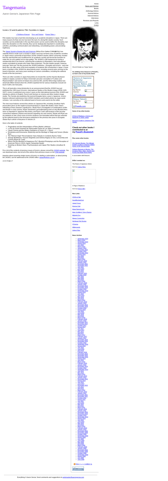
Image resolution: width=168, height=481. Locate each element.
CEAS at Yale (76, 197)
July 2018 (81, 311)
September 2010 (83, 417)
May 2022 (81, 256)
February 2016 (82, 352)
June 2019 (81, 295)
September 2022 (83, 253)
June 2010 (81, 421)
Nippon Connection (78, 218)
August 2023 (82, 243)
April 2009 (81, 443)
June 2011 (81, 402)
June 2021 (81, 268)
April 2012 (81, 388)
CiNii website (59, 152)
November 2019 (83, 287)
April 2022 (81, 257)
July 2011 (81, 401)
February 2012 (82, 391)
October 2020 (82, 275)
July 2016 (81, 347)
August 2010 (82, 418)
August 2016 (82, 346)
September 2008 (83, 455)
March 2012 (81, 390)
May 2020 (81, 278)
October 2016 (82, 343)
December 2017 (83, 322)
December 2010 (83, 412)
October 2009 (82, 434)
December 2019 (83, 286)
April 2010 (81, 425)
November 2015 (83, 355)
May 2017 (81, 331)
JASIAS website (59, 150)
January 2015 (82, 365)
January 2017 (82, 338)
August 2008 (82, 456)
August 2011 (81, 399)
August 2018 (82, 309)
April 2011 (81, 406)
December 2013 (83, 379)
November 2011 (83, 396)
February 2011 (82, 409)
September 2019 (83, 290)
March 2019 (81, 300)
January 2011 (82, 410)
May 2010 (81, 423)
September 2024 (83, 238)
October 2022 (82, 251)
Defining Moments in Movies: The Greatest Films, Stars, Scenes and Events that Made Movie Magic (83, 151)
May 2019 (81, 297)
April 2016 (81, 350)
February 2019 (82, 302)
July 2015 (81, 360)
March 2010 (81, 426)
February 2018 (82, 319)
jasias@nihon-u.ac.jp (46, 157)
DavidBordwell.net (78, 200)
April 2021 (81, 272)
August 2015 (82, 358)
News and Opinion (37, 34)
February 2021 (82, 273)
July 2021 (81, 267)
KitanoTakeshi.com (78, 209)
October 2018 (82, 308)
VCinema (75, 224)
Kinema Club (76, 206)
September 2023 (83, 242)
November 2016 (83, 341)
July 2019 (81, 294)
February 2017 (82, 336)
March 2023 (81, 246)
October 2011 (82, 398)
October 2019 (82, 289)
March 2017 (81, 335)
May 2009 (81, 442)
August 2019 (82, 292)
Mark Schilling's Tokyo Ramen (81, 212)
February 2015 (82, 363)
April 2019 (81, 298)
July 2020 (81, 276)
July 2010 (81, 420)
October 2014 (82, 368)
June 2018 (81, 313)
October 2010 (82, 415)
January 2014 (82, 377)
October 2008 (82, 453)
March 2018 (81, 317)
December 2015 (83, 354)
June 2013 (81, 384)
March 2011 (81, 407)
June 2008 (81, 459)
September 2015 (83, 357)
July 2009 (81, 439)
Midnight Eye (76, 215)
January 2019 (82, 303)
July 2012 (81, 387)
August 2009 (82, 437)
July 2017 (81, 328)
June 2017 (81, 330)
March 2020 (81, 281)
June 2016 (81, 349)
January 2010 (82, 429)
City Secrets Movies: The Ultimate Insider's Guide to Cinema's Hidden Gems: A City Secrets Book (83, 144)
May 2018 (81, 314)
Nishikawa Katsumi (23, 34)
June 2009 (81, 440)
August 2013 (82, 380)
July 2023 (81, 245)
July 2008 (81, 458)
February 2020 (82, 283)
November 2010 (83, 414)
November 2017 (83, 324)
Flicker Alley (81, 189)
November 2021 (83, 265)
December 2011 (83, 395)
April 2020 (81, 279)
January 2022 (82, 262)
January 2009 (82, 448)
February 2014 (82, 376)
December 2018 (83, 305)
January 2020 (82, 284)
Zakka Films (82, 167)
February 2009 (82, 447)
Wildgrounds (76, 227)
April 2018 (81, 316)
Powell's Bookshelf (84, 132)
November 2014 (83, 366)
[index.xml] (75, 464)
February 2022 (82, 261)
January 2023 (82, 248)
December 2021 (83, 264)
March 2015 (81, 361)
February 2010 (82, 428)
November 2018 (83, 306)
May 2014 (81, 372)
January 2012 (82, 393)
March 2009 (81, 445)
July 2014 (81, 371)
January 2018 (82, 320)
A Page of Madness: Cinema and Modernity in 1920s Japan (82, 116)
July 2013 (81, 382)
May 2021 (81, 270)
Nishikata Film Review (79, 221)
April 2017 (81, 333)
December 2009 (83, 431)
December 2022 (83, 249)
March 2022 (81, 259)
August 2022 (82, 254)
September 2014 (83, 369)
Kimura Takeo (50, 34)
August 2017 (82, 327)
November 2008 (83, 451)
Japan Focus (76, 203)
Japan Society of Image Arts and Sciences (21, 51)
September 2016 (83, 344)
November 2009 (83, 432)
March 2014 (81, 374)
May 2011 (81, 404)
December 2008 (83, 450)
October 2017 (82, 325)
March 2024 (81, 240)
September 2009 (83, 436)
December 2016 (83, 339)
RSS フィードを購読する (84, 464)
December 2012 (83, 385)
